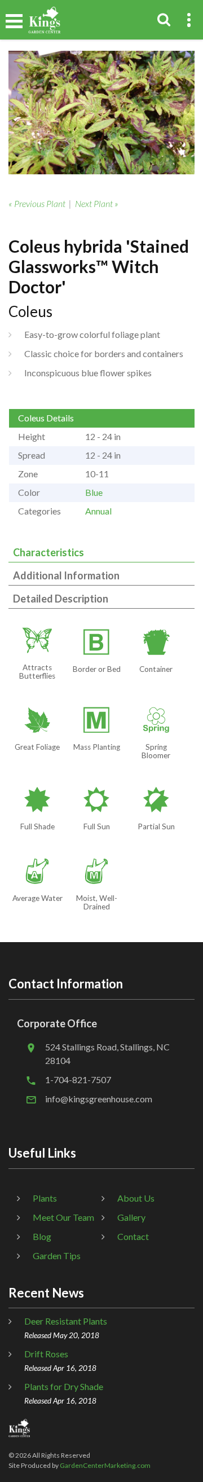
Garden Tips (57, 1255)
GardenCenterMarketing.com (105, 1465)
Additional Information (66, 575)
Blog (42, 1236)
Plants (45, 1198)
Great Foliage (37, 746)
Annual (98, 510)
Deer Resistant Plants (65, 1321)
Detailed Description (60, 598)
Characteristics (48, 552)
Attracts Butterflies (37, 671)
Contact (133, 1236)
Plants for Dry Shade (63, 1386)
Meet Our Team (63, 1217)
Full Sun (96, 826)
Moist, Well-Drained (96, 902)
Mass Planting (96, 746)
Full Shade (37, 826)
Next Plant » (96, 203)
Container (156, 669)
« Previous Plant (36, 203)
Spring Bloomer (156, 751)
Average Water (37, 898)
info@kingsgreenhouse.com (98, 1098)
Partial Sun (156, 826)
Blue (94, 492)
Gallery (131, 1217)
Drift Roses (46, 1353)
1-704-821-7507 (78, 1079)
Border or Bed (97, 669)
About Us (136, 1198)
